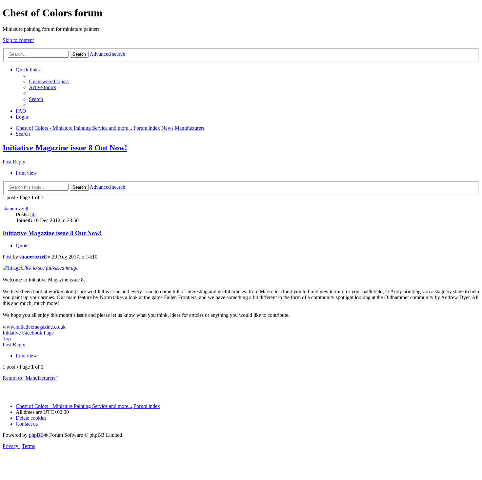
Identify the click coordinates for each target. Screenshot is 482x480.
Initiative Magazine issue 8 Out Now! (65, 148)
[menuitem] (49, 81)
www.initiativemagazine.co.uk (34, 327)
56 (32, 214)
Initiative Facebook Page (28, 333)
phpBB (36, 435)
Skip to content (18, 40)
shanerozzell (15, 208)
